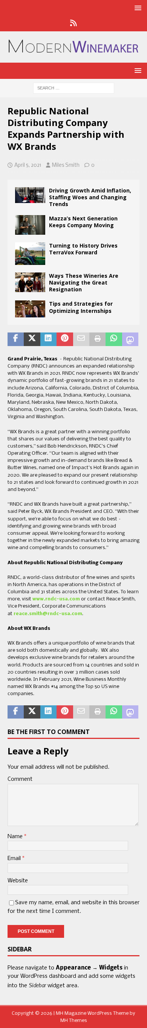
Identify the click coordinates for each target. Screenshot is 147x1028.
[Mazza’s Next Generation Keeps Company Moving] (30, 225)
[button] (136, 8)
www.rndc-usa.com (56, 599)
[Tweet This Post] (32, 339)
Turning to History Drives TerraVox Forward (83, 249)
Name (16, 837)
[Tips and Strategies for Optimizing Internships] (30, 308)
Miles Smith (66, 165)
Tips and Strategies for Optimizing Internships (81, 307)
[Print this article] (97, 339)
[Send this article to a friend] (81, 339)
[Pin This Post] (65, 339)
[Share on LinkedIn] (48, 339)
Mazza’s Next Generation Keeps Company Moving (83, 222)
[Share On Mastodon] (130, 339)
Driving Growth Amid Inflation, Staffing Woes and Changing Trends (90, 197)
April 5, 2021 (27, 165)
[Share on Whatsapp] (114, 339)
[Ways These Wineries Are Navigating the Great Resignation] (30, 282)
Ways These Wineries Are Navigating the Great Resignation (83, 282)
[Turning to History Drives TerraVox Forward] (30, 253)
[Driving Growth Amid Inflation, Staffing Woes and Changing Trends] (30, 195)
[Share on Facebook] (16, 339)
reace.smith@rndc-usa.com (48, 613)
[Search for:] (73, 88)
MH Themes (73, 1020)
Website (18, 881)
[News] (73, 23)
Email (15, 859)
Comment (20, 779)
